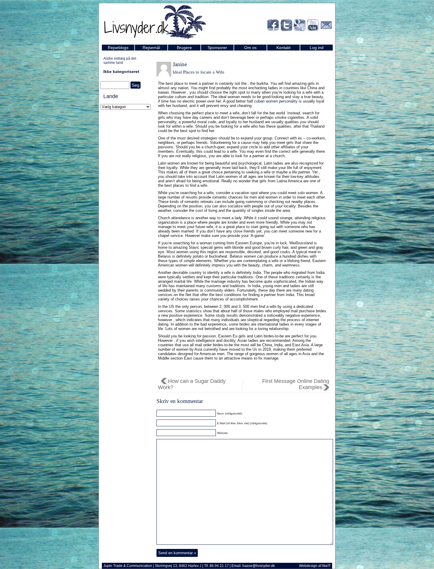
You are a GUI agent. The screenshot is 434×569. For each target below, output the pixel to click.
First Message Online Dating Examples (295, 384)
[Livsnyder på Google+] (300, 26)
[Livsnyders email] (326, 26)
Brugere (184, 47)
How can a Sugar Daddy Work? (192, 384)
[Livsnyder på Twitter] (286, 26)
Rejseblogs (118, 47)
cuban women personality (276, 101)
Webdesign (308, 566)
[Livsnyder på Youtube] (313, 26)
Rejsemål (151, 47)
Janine (180, 64)
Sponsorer (217, 47)
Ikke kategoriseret (121, 71)
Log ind (317, 47)
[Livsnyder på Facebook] (273, 26)
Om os (250, 47)
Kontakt (283, 47)
